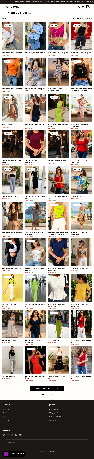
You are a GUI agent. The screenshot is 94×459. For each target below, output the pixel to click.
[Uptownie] (12, 6)
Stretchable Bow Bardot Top (11, 196)
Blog (4, 416)
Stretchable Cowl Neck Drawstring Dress (55, 89)
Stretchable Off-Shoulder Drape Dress (79, 125)
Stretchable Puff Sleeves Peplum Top (79, 161)
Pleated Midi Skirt (8, 124)
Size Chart (6, 413)
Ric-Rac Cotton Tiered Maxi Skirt (57, 377)
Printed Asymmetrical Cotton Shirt (35, 53)
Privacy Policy (53, 409)
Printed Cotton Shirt (78, 196)
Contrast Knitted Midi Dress (57, 160)
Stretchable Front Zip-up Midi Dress (35, 197)
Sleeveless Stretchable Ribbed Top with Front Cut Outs (81, 89)
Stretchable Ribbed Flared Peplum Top (34, 161)
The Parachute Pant (55, 340)
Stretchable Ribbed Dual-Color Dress (35, 377)
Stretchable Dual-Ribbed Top (11, 268)
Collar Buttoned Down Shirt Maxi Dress (34, 233)
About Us (6, 409)
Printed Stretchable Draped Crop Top (34, 89)
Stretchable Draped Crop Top (12, 53)
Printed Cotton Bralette (79, 268)
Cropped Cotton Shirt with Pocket (11, 305)
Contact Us (52, 420)
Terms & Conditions (55, 424)
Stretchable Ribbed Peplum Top (34, 125)
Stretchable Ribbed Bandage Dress (58, 125)
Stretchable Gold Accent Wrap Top (12, 233)
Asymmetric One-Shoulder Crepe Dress (80, 233)
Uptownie (11, 443)
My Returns (6, 420)
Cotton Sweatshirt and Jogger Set (35, 305)
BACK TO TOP (47, 395)
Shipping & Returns (55, 413)
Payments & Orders (55, 416)
